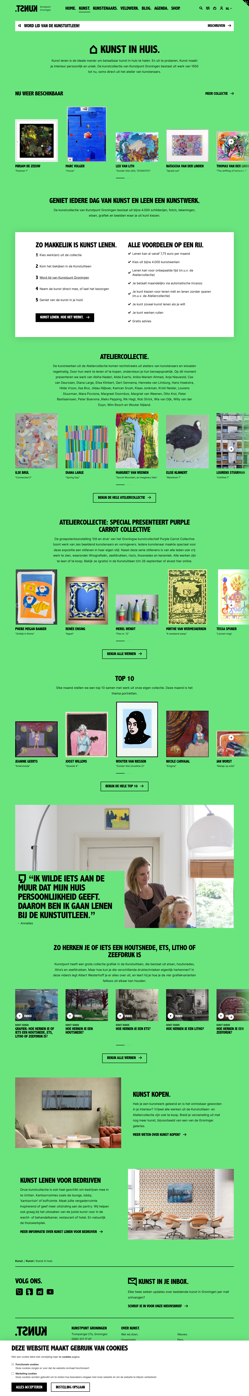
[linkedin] (40, 1292)
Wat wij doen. (130, 1334)
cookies (66, 1356)
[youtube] (50, 1292)
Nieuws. (182, 1334)
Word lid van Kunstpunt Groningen (64, 277)
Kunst (30, 1261)
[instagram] (19, 1292)
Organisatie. (129, 1340)
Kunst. (19, 1261)
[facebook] (29, 1292)
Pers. (180, 1340)
